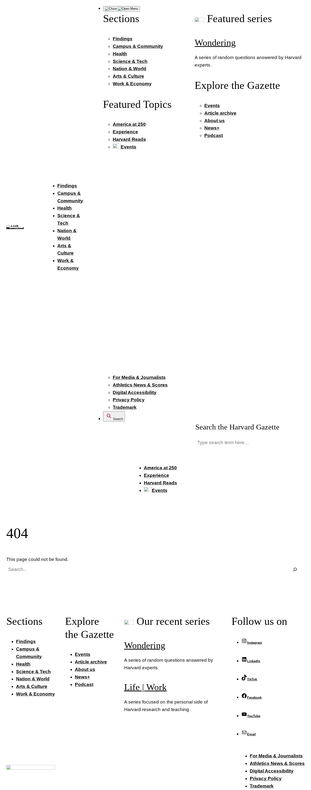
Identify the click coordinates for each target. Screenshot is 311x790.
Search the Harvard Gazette (237, 427)
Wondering (215, 43)
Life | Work (145, 687)
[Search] (295, 569)
